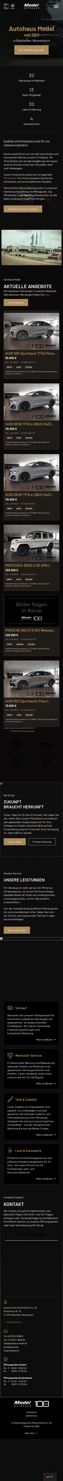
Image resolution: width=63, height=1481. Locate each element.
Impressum (31, 1412)
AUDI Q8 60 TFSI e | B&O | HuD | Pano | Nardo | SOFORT (28, 426)
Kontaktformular (11, 1347)
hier (47, 294)
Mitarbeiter (10, 178)
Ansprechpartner (11, 1350)
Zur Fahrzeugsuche (31, 50)
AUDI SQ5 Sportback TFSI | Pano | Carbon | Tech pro (30, 355)
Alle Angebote (16, 302)
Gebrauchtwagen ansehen (23, 209)
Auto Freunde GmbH (27, 731)
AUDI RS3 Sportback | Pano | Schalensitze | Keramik (26, 703)
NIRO (37, 1426)
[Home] (31, 6)
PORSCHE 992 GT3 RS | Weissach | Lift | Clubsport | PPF (31, 632)
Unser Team (15, 841)
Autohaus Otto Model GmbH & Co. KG (35, 1423)
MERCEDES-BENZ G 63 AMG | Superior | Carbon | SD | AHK (27, 567)
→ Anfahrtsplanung (12, 1322)
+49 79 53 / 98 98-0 (15, 1336)
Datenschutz (31, 1415)
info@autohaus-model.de (15, 1343)
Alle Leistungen (17, 930)
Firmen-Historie (42, 841)
